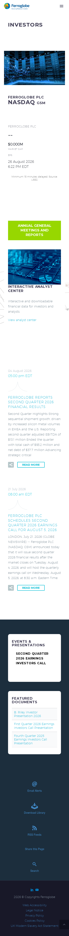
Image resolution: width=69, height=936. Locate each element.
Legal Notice (34, 910)
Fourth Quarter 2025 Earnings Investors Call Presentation (30, 739)
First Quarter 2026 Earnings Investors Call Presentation (34, 725)
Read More (31, 464)
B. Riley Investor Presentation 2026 (27, 714)
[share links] (11, 465)
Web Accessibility (35, 905)
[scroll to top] (64, 924)
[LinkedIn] (32, 889)
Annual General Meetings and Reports (34, 230)
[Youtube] (37, 889)
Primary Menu (61, 6)
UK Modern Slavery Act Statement (34, 925)
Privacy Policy (34, 915)
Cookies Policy (34, 920)
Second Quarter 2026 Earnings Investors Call (32, 658)
